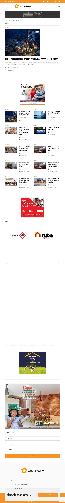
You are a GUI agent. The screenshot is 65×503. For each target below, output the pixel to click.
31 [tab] (32, 348)
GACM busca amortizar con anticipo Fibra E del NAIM (53, 148)
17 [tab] (43, 346)
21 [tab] (53, 346)
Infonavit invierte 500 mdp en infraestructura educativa (53, 180)
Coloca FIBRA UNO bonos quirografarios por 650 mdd (54, 113)
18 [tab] (45, 346)
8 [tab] (22, 346)
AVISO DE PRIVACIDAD (32, 501)
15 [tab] (38, 346)
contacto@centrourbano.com (21, 484)
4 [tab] (12, 346)
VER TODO (37, 377)
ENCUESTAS (9, 377)
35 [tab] (42, 348)
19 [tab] (48, 346)
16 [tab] (41, 346)
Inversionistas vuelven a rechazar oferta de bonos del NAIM (25, 180)
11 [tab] (29, 346)
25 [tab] (18, 348)
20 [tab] (50, 346)
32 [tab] (35, 348)
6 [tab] (17, 346)
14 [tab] (36, 346)
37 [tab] (47, 348)
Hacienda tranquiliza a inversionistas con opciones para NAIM (53, 164)
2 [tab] (7, 346)
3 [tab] (10, 346)
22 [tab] (55, 346)
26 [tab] (20, 348)
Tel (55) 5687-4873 (19, 488)
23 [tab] (57, 346)
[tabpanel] (45, 235)
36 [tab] (44, 348)
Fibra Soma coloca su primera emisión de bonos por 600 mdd (31, 59)
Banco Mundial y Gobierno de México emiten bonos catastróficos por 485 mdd (24, 131)
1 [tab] (5, 346)
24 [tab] (60, 346)
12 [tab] (31, 346)
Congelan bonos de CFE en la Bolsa (53, 128)
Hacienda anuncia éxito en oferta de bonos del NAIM (25, 164)
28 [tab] (25, 348)
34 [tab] (39, 348)
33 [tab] (37, 348)
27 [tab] (23, 348)
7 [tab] (19, 346)
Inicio (6, 20)
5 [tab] (14, 346)
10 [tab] (26, 346)
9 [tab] (24, 346)
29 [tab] (28, 348)
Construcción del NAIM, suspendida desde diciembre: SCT (25, 148)
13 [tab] (33, 346)
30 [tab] (30, 348)
